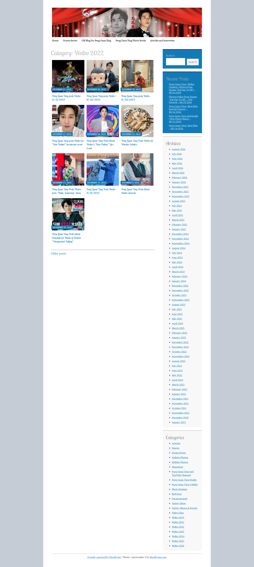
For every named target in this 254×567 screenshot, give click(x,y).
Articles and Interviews (162, 40)
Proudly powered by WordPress (104, 557)
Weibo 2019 (178, 517)
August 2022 (178, 361)
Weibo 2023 (178, 531)
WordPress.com (157, 557)
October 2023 (179, 295)
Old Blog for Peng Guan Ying (96, 40)
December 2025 (180, 186)
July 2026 (177, 154)
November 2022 (180, 347)
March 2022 (178, 384)
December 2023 (180, 285)
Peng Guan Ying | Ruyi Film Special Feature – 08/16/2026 (183, 109)
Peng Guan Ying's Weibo (185, 484)
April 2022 (177, 379)
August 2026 (178, 149)
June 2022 (177, 370)
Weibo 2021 (178, 522)
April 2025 (177, 215)
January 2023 (179, 337)
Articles (176, 443)
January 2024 (179, 281)
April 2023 (177, 323)
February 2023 (179, 332)
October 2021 (179, 408)
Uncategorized (179, 498)
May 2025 (177, 210)
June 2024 (177, 257)
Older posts (58, 253)
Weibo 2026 (178, 545)
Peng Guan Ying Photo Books (131, 40)
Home (55, 40)
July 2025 (177, 205)
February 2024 (179, 276)
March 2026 (178, 172)
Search (170, 55)
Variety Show (179, 503)
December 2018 (180, 417)
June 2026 (177, 158)
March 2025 (178, 219)
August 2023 (178, 304)
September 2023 (180, 299)
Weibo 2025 (178, 541)
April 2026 (177, 168)
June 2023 (177, 314)
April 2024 (177, 266)
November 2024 (180, 238)
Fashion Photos (180, 457)
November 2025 (180, 191)
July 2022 (177, 365)
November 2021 (180, 403)
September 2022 (180, 356)
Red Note (177, 493)
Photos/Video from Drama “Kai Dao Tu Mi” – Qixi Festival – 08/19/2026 (183, 99)
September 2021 (180, 412)
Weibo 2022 (178, 526)
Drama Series (70, 40)
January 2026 (179, 182)
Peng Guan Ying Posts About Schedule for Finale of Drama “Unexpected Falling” (66, 237)
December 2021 (180, 398)
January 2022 (179, 394)
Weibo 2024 (178, 536)
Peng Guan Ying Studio (184, 479)
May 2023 (177, 318)
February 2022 (179, 389)
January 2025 (179, 229)
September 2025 (180, 196)
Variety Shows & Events (184, 508)
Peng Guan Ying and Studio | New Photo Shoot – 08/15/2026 (183, 118)
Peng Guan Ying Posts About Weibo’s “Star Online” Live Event (101, 144)
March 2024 (178, 271)
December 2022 (180, 342)
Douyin (175, 448)
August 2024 (178, 248)
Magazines (177, 466)
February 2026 (179, 177)
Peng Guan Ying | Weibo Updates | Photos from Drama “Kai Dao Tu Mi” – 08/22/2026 (182, 88)
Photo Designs (179, 489)
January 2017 (179, 422)
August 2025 (178, 201)
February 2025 (179, 224)
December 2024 (180, 234)
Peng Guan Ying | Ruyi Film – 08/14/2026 (183, 127)
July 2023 (177, 309)
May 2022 (177, 375)
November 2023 (180, 290)
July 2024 (177, 252)
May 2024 (177, 262)
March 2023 (178, 328)
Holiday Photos (180, 462)
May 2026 (177, 163)
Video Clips (178, 512)
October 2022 (179, 351)
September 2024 (180, 243)
